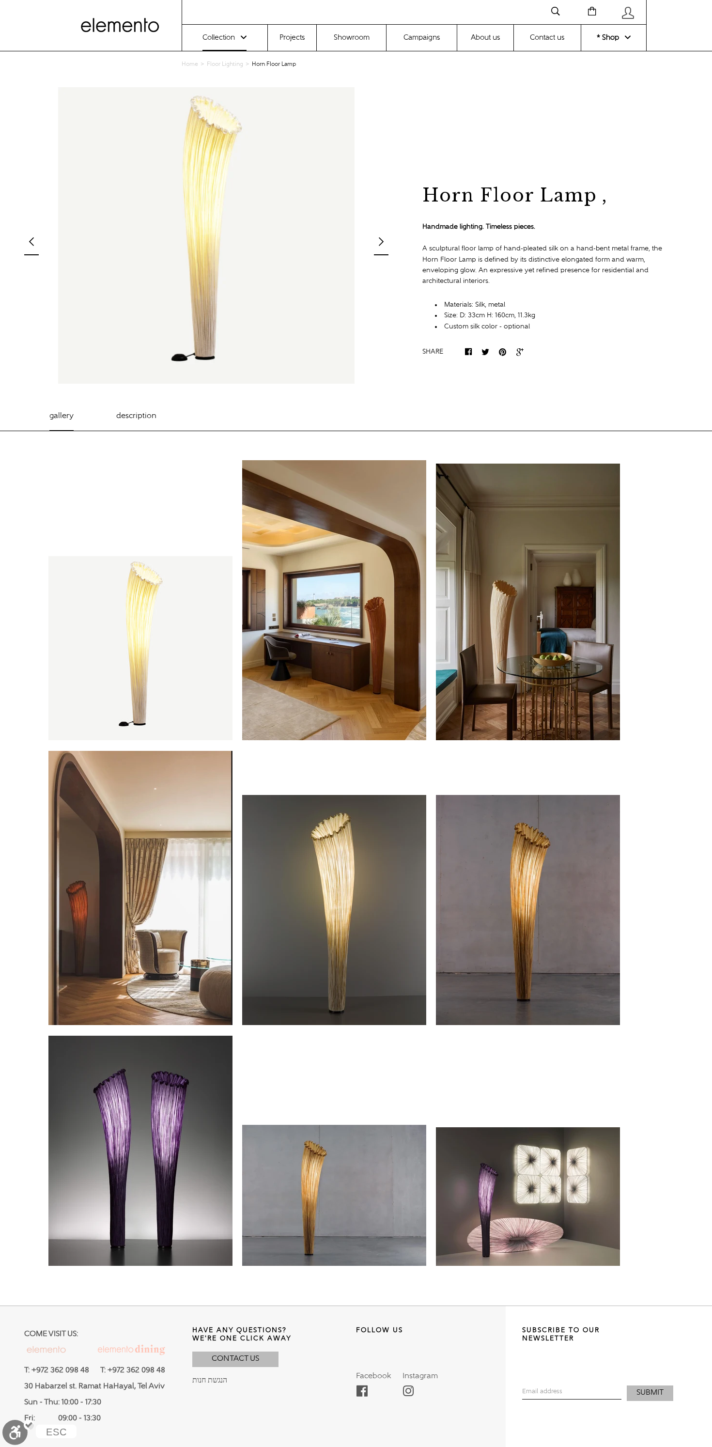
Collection (218, 37)
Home (190, 64)
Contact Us (235, 1359)
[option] (206, 235)
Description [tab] (136, 416)
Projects (292, 37)
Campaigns (421, 37)
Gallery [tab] (61, 416)
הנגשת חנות (209, 1381)
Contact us (547, 37)
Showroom (352, 37)
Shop (609, 37)
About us (485, 37)
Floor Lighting (225, 64)
